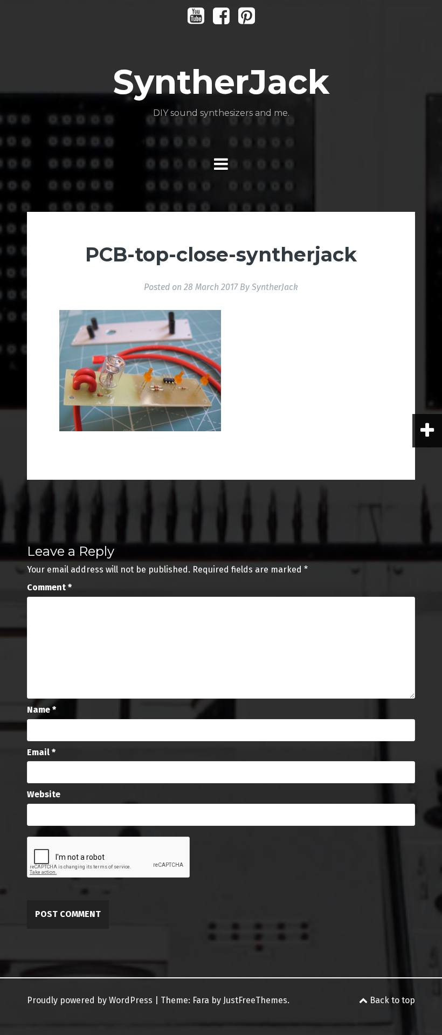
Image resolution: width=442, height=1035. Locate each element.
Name (41, 710)
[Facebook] (221, 20)
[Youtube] (196, 20)
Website (43, 794)
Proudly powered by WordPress (90, 1000)
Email (41, 752)
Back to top (391, 1000)
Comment (49, 587)
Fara (200, 1000)
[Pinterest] (246, 20)
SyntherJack (221, 81)
